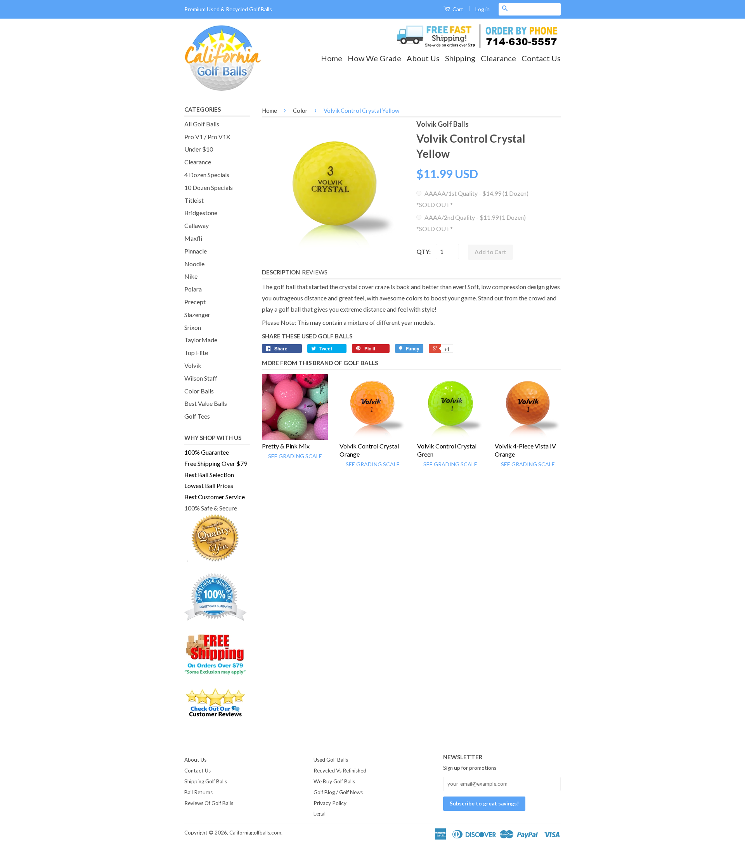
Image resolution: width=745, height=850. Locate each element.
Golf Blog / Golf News (338, 792)
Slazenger (197, 314)
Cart (457, 9)
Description (281, 272)
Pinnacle (195, 251)
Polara (193, 289)
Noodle (194, 263)
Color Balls (199, 391)
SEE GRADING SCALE (295, 456)
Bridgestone (200, 212)
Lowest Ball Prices (208, 485)
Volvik (192, 365)
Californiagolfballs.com (255, 832)
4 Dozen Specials (206, 174)
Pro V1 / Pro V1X (207, 136)
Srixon (192, 327)
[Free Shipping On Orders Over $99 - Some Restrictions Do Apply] (217, 654)
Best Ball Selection (209, 474)
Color (300, 110)
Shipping (460, 58)
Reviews (314, 272)
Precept (195, 301)
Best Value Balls (205, 403)
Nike (191, 276)
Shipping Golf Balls (205, 781)
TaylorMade (200, 339)
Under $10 (198, 149)
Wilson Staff (200, 378)
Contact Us (541, 58)
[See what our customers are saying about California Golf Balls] (217, 703)
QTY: (423, 251)
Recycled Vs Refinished (340, 770)
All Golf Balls (201, 124)
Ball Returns (198, 792)
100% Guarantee (206, 452)
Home (331, 58)
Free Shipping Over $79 (215, 463)
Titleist (194, 200)
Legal (320, 813)
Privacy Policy (330, 803)
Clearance (498, 58)
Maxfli (193, 238)
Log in (482, 9)
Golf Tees (197, 416)
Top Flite (196, 352)
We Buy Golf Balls (334, 781)
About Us (423, 58)
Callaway (196, 225)
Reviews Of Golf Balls (208, 803)
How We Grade (374, 58)
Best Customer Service (214, 496)
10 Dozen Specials (208, 187)
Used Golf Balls (331, 760)
